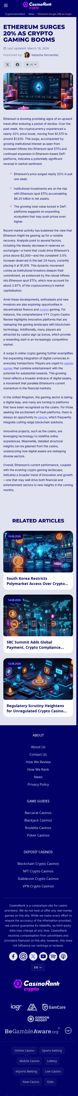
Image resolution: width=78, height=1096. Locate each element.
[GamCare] (54, 1007)
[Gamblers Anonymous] (32, 1007)
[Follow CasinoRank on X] (33, 956)
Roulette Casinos (38, 827)
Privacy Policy (38, 784)
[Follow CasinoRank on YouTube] (43, 956)
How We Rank (38, 769)
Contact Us (38, 754)
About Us (38, 747)
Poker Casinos (38, 835)
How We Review (38, 762)
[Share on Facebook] (17, 64)
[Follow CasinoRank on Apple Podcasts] (63, 956)
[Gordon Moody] (38, 1019)
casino (42, 417)
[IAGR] (16, 1007)
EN (36, 967)
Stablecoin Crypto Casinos (38, 878)
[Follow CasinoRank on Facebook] (13, 956)
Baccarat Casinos (38, 812)
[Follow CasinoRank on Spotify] (53, 956)
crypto (44, 309)
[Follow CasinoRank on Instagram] (23, 956)
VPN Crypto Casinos (38, 886)
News (38, 777)
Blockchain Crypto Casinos (38, 863)
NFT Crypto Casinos (38, 871)
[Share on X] (7, 64)
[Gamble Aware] (32, 1030)
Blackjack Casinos (38, 820)
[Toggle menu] (6, 5)
